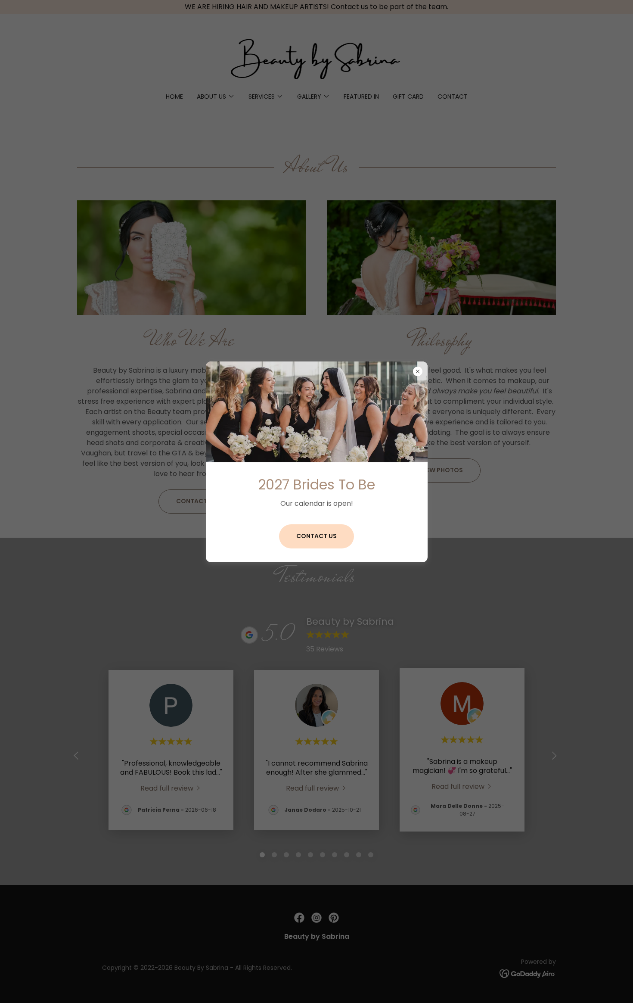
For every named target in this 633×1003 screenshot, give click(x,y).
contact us (316, 536)
